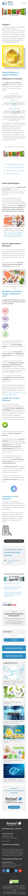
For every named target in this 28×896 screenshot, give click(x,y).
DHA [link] (18, 42)
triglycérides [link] (19, 408)
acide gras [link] (14, 116)
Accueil (3, 19)
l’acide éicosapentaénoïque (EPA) (14, 164)
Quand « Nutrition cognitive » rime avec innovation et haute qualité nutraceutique (14, 780)
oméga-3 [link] (11, 370)
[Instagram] (12, 870)
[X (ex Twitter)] (8, 870)
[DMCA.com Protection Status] (14, 881)
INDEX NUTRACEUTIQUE (14, 648)
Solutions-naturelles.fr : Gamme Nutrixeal (11, 865)
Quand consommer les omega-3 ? (12, 583)
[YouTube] (20, 870)
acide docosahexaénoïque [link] (9, 42)
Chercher (14, 640)
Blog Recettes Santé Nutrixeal (9, 863)
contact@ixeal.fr (13, 838)
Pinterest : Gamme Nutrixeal (8, 866)
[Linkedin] (16, 870)
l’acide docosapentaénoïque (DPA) (15, 170)
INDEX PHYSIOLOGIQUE (14, 656)
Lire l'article (14, 807)
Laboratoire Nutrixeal (7, 887)
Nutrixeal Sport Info (7, 862)
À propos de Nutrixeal (11, 845)
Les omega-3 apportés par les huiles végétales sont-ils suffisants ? (13, 587)
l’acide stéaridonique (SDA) (13, 173)
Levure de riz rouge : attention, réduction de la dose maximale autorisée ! (14, 722)
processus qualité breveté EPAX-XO (13, 455)
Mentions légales (21, 893)
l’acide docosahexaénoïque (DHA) (15, 167)
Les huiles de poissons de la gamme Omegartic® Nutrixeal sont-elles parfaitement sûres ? (13, 594)
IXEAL (21, 886)
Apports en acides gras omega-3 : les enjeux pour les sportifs (13, 393)
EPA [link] (21, 40)
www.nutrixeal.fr (5, 841)
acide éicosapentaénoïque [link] (12, 40)
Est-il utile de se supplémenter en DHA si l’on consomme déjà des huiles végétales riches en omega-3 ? (13, 234)
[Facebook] (4, 870)
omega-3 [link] (6, 27)
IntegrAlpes (10, 886)
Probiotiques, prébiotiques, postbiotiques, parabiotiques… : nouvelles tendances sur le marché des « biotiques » (14, 682)
